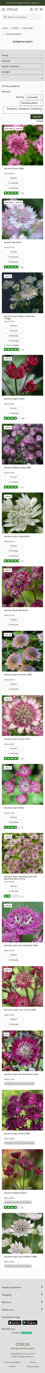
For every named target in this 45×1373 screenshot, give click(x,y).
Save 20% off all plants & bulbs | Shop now (22, 3)
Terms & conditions (12, 1362)
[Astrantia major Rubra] (22, 784)
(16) (22, 418)
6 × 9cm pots (13, 188)
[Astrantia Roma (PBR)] (22, 145)
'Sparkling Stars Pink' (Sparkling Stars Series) (20, 877)
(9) (22, 561)
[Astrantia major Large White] (22, 513)
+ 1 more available (11, 345)
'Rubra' (14, 808)
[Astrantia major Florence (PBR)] (22, 651)
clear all (37, 116)
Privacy (33, 1362)
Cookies (12, 1366)
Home (5, 28)
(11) (22, 349)
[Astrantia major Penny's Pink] (22, 715)
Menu (3, 9)
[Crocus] (22, 1346)
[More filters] (42, 78)
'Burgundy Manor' (16, 610)
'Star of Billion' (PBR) (20, 1256)
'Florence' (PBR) (18, 674)
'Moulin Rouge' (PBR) (17, 467)
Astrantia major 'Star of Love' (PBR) (20, 1010)
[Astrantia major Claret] (22, 375)
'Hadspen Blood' (15, 1193)
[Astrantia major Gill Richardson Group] (22, 1051)
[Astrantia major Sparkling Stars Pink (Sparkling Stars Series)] (22, 853)
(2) (22, 758)
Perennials (28, 28)
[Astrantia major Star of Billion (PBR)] (22, 1233)
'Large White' (17, 536)
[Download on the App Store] (15, 1322)
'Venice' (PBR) (17, 1133)
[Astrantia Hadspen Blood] (22, 1169)
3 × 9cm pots (13, 183)
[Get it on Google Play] (30, 1322)
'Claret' (14, 399)
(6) (22, 1207)
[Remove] (40, 97)
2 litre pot (14, 331)
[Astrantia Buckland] (22, 219)
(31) (22, 193)
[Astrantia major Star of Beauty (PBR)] (22, 922)
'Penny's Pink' (17, 739)
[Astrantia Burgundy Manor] (22, 586)
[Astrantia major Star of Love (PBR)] (22, 986)
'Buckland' (13, 242)
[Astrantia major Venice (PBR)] (22, 1110)
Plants (15, 28)
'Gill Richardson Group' (21, 1074)
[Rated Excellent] (27, 1332)
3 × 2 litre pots (13, 341)
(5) (22, 487)
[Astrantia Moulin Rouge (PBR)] (22, 444)
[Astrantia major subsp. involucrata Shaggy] (22, 292)
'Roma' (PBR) (14, 168)
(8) (22, 267)
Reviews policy (32, 1366)
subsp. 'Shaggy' (19, 317)
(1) (22, 827)
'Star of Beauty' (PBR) (21, 945)
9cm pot (13, 178)
